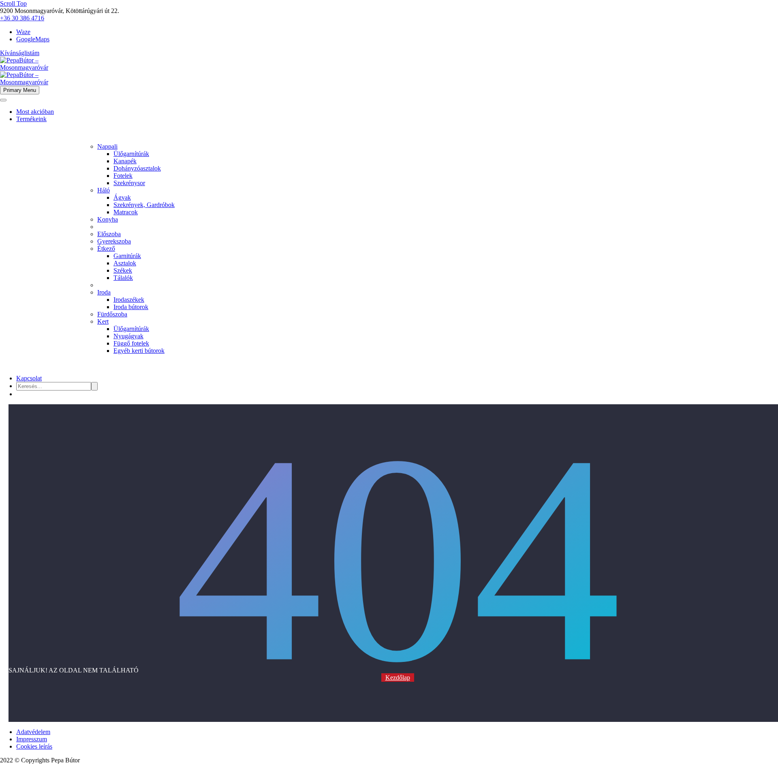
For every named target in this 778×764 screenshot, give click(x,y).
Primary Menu (19, 90)
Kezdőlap (397, 677)
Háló (103, 190)
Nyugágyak (128, 336)
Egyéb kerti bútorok (139, 350)
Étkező (106, 248)
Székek (122, 270)
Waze (23, 31)
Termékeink (31, 118)
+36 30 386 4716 (22, 18)
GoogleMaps (32, 39)
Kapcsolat (29, 378)
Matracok (125, 212)
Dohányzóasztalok (137, 168)
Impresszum (31, 739)
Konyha (107, 219)
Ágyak (122, 197)
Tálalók (123, 277)
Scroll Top (13, 3)
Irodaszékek (128, 299)
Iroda (104, 292)
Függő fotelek (131, 343)
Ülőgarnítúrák (131, 153)
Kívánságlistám (19, 52)
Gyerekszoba (114, 241)
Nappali (107, 146)
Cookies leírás (34, 746)
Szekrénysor (129, 182)
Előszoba (109, 233)
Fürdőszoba (112, 314)
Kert (103, 321)
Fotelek (123, 175)
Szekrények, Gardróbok (144, 204)
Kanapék (125, 161)
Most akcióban (35, 111)
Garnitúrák (127, 255)
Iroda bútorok (130, 306)
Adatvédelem (33, 731)
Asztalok (124, 263)
